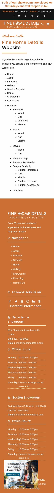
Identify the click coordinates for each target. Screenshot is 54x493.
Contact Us (13, 100)
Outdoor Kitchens (27, 181)
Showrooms (13, 96)
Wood (21, 113)
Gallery (11, 85)
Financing (12, 81)
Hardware (17, 190)
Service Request (16, 89)
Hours (10, 93)
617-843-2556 (45, 11)
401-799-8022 (21, 11)
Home (10, 74)
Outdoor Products (21, 166)
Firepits (21, 177)
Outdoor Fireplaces (28, 170)
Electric (21, 124)
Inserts (16, 129)
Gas (20, 117)
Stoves (16, 146)
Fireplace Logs (20, 158)
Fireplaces (17, 109)
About (10, 78)
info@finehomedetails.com (29, 343)
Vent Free (23, 120)
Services (17, 260)
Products (12, 105)
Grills (20, 173)
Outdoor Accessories (28, 185)
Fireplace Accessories (23, 162)
